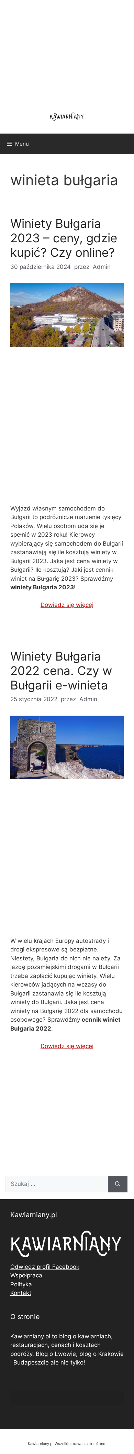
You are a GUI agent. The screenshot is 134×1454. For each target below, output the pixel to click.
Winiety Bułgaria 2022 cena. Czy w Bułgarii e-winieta (61, 670)
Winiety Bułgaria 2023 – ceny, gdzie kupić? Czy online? (63, 238)
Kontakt (20, 1292)
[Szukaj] (117, 1184)
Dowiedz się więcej (67, 604)
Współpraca (26, 1275)
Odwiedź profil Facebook (44, 1266)
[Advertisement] (67, 431)
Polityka (21, 1284)
